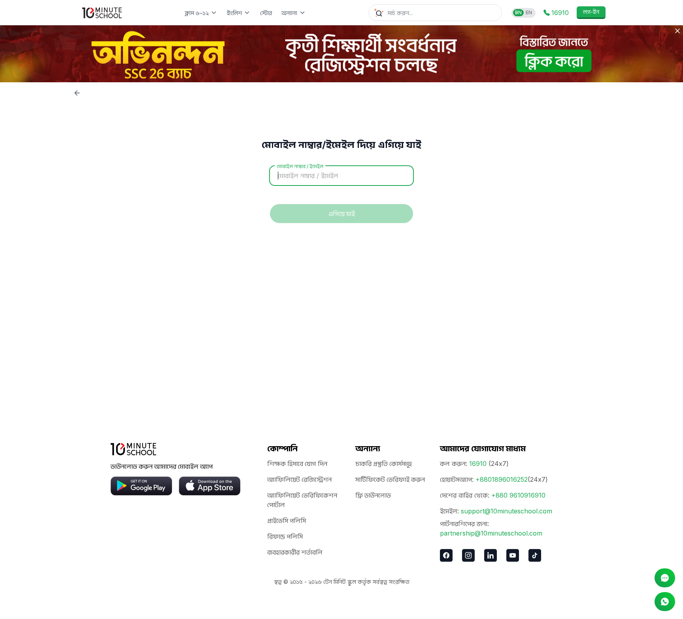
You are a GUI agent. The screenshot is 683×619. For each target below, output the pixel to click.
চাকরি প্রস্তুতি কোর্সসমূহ (383, 464)
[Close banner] (677, 30)
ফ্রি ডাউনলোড (373, 495)
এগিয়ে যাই (341, 214)
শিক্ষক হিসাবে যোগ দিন (297, 464)
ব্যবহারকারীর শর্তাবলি (295, 552)
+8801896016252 (501, 479)
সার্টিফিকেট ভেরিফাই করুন (390, 479)
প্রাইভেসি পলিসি (286, 520)
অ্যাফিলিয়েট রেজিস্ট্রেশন (299, 479)
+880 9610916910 (518, 495)
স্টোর (266, 12)
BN (518, 12)
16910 (478, 464)
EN (529, 12)
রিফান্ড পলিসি (285, 536)
